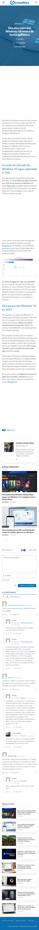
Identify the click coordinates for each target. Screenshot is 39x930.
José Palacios (5, 502)
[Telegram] (32, 73)
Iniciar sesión (32, 550)
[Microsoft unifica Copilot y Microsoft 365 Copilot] (9, 881)
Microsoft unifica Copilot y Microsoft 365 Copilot (24, 880)
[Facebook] (14, 73)
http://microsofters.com (22, 446)
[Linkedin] (27, 73)
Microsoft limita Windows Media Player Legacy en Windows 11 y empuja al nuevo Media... (26, 812)
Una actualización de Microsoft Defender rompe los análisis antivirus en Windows (26, 826)
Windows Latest (11, 430)
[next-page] (6, 539)
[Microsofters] (19, 2)
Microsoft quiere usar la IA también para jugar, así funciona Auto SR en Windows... (26, 839)
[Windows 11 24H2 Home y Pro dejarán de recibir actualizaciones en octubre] (9, 854)
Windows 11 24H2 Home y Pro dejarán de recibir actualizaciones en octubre (26, 853)
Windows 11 (19, 24)
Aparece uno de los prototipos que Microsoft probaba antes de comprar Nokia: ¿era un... (26, 894)
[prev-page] (3, 539)
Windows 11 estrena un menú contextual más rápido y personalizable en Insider (25, 867)
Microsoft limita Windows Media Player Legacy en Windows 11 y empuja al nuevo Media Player (18, 497)
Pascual (23, 698)
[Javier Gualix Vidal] (9, 451)
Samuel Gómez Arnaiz (27, 623)
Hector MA (24, 781)
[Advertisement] (19, 97)
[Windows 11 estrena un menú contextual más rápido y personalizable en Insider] (9, 867)
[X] (18, 73)
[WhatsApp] (23, 73)
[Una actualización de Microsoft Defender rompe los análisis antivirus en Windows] (19, 517)
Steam (14, 282)
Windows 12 (12, 382)
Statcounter (11, 186)
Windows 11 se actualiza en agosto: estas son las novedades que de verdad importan (26, 907)
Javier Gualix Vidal (19, 46)
